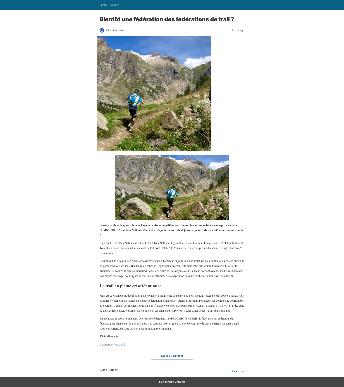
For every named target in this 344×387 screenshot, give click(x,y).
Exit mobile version (172, 382)
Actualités (119, 344)
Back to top (238, 371)
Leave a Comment (172, 355)
